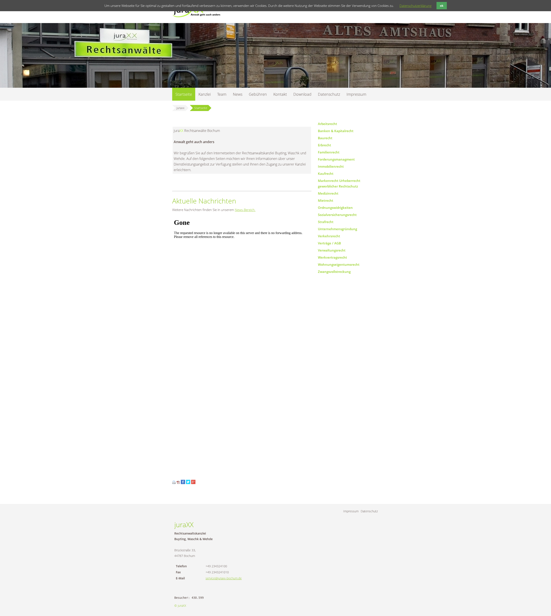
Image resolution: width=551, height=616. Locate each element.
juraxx (180, 108)
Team (221, 94)
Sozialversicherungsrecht (337, 215)
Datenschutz (329, 94)
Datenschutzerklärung (415, 5)
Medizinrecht (328, 193)
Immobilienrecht (331, 166)
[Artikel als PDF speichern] (178, 483)
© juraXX (180, 605)
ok (441, 6)
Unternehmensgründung (337, 229)
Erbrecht (324, 145)
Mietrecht (325, 200)
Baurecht (325, 138)
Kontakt (280, 94)
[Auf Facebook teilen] (183, 483)
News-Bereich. (245, 210)
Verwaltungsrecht (331, 250)
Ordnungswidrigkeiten (335, 207)
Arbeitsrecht (327, 124)
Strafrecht (325, 222)
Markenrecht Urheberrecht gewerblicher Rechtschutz (339, 183)
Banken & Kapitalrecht (335, 131)
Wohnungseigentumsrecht (338, 264)
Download (302, 94)
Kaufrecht (325, 173)
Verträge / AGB (329, 243)
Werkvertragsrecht (332, 257)
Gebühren (258, 94)
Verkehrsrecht (329, 236)
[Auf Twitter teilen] (188, 483)
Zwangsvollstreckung (334, 271)
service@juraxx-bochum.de (224, 578)
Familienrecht (328, 152)
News (237, 94)
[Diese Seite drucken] (174, 483)
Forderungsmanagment (336, 159)
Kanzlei (204, 94)
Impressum (356, 94)
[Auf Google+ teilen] (193, 483)
